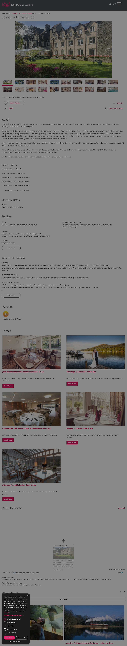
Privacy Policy (7, 612)
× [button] (27, 595)
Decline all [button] (22, 637)
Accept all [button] (9, 637)
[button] (16, 615)
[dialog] (63, 323)
